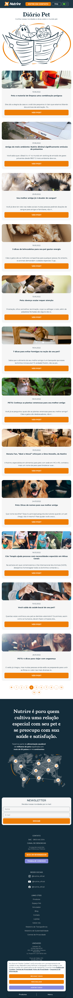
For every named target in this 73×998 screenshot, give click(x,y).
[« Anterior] (12, 687)
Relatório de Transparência (36, 927)
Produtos (23, 995)
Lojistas (37, 919)
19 (34, 692)
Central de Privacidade (24, 969)
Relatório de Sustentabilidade (36, 931)
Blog (36, 911)
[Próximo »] (39, 692)
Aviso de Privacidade (41, 969)
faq (56, 4)
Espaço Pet (36, 903)
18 (61, 687)
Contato (36, 915)
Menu (50, 995)
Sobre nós (37, 923)
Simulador (36, 907)
